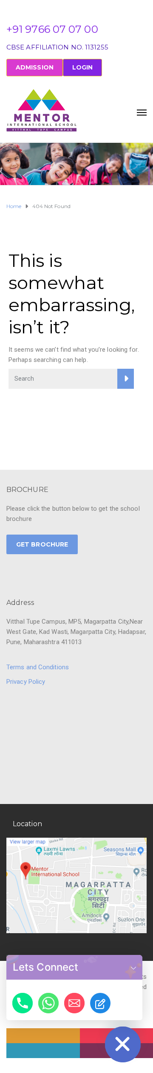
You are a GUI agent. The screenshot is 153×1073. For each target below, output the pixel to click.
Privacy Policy (25, 681)
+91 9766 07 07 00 (52, 29)
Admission (35, 67)
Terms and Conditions (37, 667)
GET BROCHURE (42, 544)
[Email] (74, 1003)
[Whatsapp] (48, 1003)
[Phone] (22, 1003)
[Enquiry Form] (100, 1003)
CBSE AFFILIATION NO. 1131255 (57, 47)
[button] (133, 967)
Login (82, 67)
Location (27, 824)
